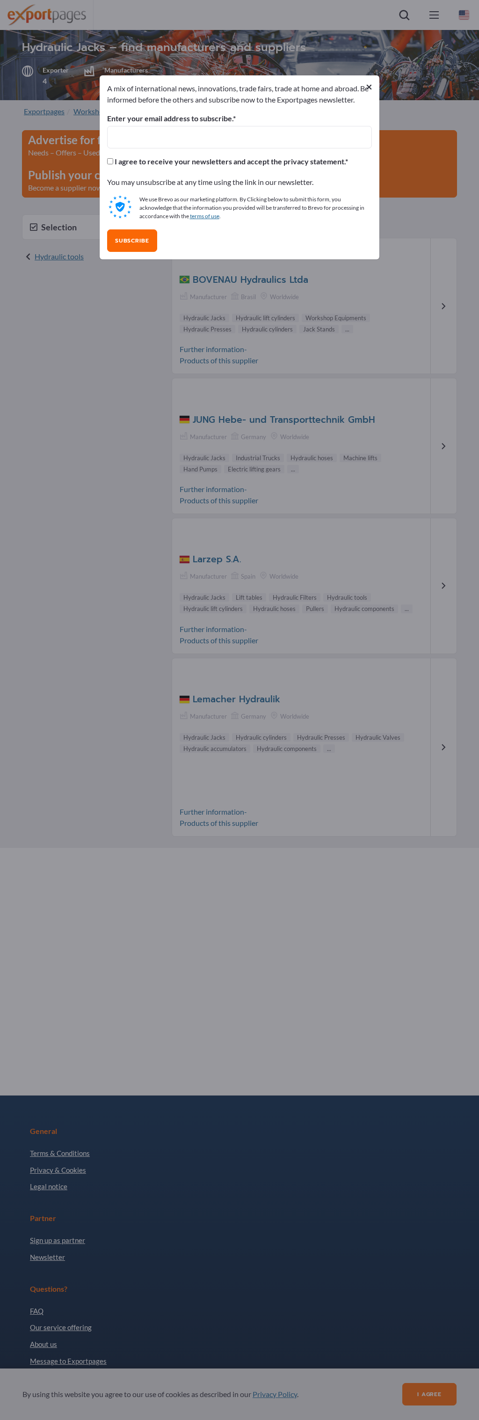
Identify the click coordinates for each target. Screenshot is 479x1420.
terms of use (204, 216)
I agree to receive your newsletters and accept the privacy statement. (229, 161)
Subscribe (132, 240)
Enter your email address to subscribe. (170, 118)
